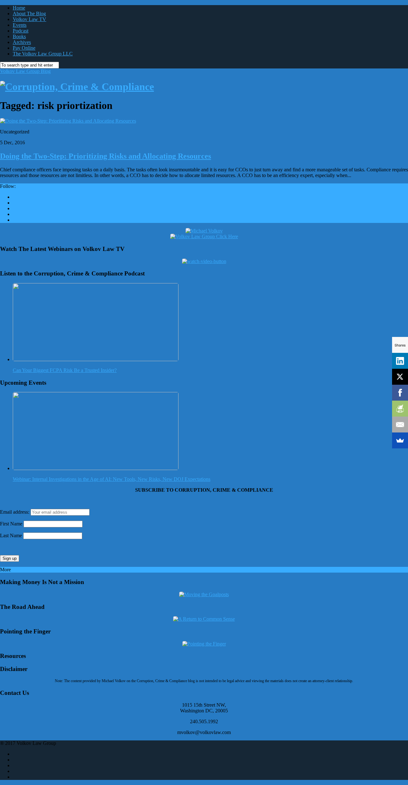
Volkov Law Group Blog (25, 71)
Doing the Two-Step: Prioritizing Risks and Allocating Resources (105, 156)
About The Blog (29, 13)
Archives (22, 42)
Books (19, 36)
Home (19, 8)
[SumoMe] (400, 440)
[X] (400, 377)
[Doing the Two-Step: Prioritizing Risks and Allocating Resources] (68, 121)
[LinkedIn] (400, 361)
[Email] (400, 424)
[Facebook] (400, 393)
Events (19, 25)
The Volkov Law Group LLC (43, 53)
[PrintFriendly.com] (400, 409)
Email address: (15, 512)
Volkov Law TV (29, 19)
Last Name (11, 535)
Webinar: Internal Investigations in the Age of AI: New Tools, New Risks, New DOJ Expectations (111, 479)
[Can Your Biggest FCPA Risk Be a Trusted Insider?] (95, 359)
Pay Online (24, 48)
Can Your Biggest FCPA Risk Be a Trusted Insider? (65, 370)
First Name (11, 523)
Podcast (20, 30)
